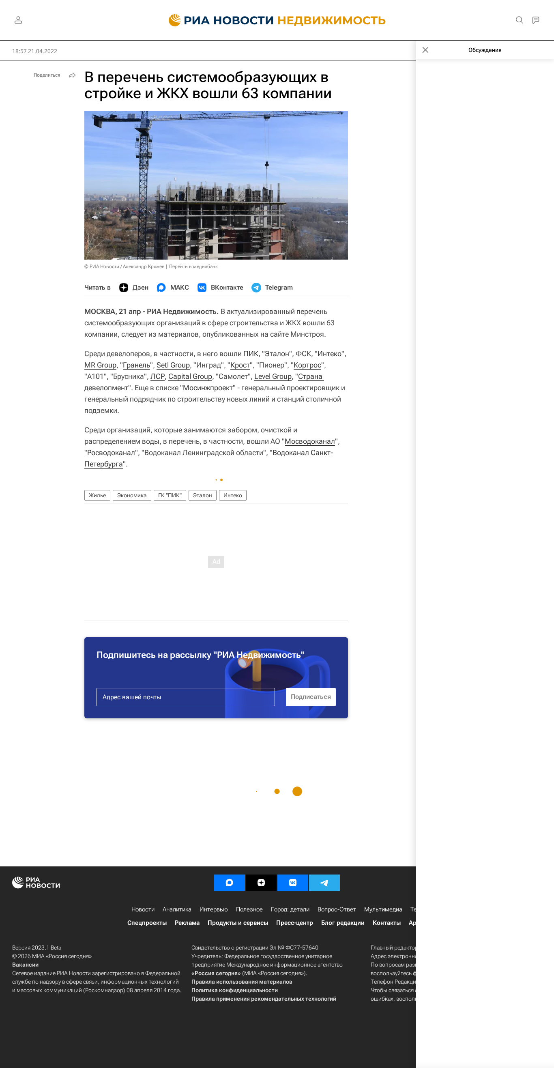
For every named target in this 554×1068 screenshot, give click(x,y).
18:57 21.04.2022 (34, 51)
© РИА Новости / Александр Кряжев (124, 266)
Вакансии (25, 964)
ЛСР (157, 376)
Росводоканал (111, 452)
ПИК (250, 353)
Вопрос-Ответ (337, 909)
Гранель (136, 365)
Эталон (277, 353)
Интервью (214, 909)
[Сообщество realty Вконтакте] (292, 883)
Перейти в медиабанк (193, 266)
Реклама (187, 922)
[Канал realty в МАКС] (229, 883)
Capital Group (190, 376)
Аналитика (177, 909)
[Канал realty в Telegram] (324, 883)
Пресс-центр (294, 922)
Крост (240, 365)
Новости (143, 909)
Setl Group (173, 365)
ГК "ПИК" (170, 495)
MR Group (100, 365)
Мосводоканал (310, 441)
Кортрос (307, 365)
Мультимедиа (383, 909)
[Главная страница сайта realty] (277, 20)
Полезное (249, 909)
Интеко (329, 353)
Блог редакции (343, 922)
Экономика (132, 495)
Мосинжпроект (208, 387)
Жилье (97, 495)
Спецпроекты (147, 922)
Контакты (387, 922)
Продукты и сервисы (238, 922)
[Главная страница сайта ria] (216, 20)
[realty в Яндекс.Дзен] (261, 883)
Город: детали (290, 909)
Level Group (273, 376)
